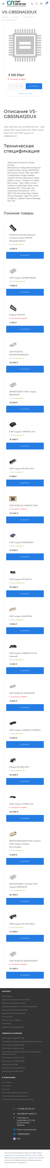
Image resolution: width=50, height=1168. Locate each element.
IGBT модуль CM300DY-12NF (13, 1038)
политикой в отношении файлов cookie (20, 1155)
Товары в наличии (12, 1033)
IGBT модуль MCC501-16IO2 (12, 1071)
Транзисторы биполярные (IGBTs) (15, 1000)
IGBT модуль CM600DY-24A (13, 1048)
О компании (8, 1077)
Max (19, 1138)
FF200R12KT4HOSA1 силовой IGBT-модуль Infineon (22, 1041)
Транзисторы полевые (11, 1020)
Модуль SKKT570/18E (10, 1064)
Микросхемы (7, 1017)
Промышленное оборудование (15, 1010)
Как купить (6, 1086)
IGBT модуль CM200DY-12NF (13, 1058)
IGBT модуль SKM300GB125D (13, 1061)
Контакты (6, 1089)
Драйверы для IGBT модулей (13, 1013)
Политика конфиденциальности (15, 1096)
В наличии (6, 1023)
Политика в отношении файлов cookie (17, 1099)
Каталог (6, 991)
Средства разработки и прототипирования (20, 1006)
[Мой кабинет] (41, 4)
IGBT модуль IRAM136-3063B (13, 1045)
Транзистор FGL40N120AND (13, 1068)
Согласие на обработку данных (15, 1093)
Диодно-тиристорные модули (14, 1003)
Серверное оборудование (13, 1027)
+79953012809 (23, 1134)
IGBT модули (7, 996)
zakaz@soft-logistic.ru (27, 1113)
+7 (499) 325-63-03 (25, 1109)
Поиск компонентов (26, 1129)
